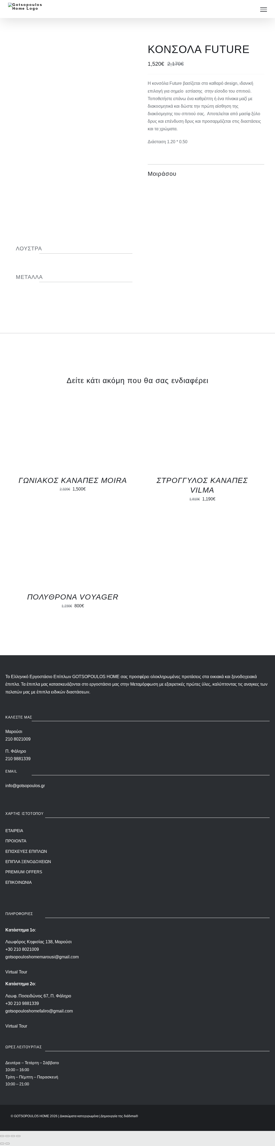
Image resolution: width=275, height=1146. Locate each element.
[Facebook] (230, 174)
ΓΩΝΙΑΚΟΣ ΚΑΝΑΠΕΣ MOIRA (73, 480)
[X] (240, 174)
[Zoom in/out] (2, 1136)
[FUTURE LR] (69, 73)
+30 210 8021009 (22, 949)
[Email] (259, 174)
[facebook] (142, 891)
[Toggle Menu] (263, 10)
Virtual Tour (16, 972)
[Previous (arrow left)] (2, 1143)
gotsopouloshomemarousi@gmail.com (42, 957)
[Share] (13, 1136)
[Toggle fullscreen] (7, 1136)
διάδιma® (131, 1116)
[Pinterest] (250, 174)
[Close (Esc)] (18, 1136)
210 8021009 (18, 739)
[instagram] (133, 891)
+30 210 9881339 (22, 1003)
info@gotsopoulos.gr (25, 785)
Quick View (73, 436)
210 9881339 (18, 758)
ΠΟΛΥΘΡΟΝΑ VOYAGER (72, 597)
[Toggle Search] (251, 9)
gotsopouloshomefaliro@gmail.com (39, 1011)
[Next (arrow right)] (7, 1143)
